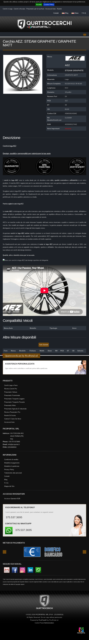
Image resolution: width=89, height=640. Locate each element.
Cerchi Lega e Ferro (10, 385)
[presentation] (4, 552)
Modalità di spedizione (11, 466)
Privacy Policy (9, 469)
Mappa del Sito (9, 486)
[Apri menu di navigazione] (84, 35)
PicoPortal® (43, 620)
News (76, 13)
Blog (66, 13)
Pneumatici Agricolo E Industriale (15, 409)
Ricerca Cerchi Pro (10, 389)
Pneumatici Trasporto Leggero (14, 399)
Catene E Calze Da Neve (12, 419)
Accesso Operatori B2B (12, 498)
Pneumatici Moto (10, 405)
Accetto (39, 4)
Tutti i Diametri (43, 345)
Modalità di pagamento (11, 463)
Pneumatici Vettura (10, 392)
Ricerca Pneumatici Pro (12, 412)
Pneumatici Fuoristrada (12, 395)
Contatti (56, 13)
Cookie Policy (49, 4)
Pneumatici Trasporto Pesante (14, 402)
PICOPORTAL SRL (42, 614)
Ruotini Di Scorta (10, 415)
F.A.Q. (84, 13)
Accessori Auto (9, 422)
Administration (49, 623)
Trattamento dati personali (13, 473)
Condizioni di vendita (11, 459)
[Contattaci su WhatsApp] (83, 466)
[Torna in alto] (85, 637)
